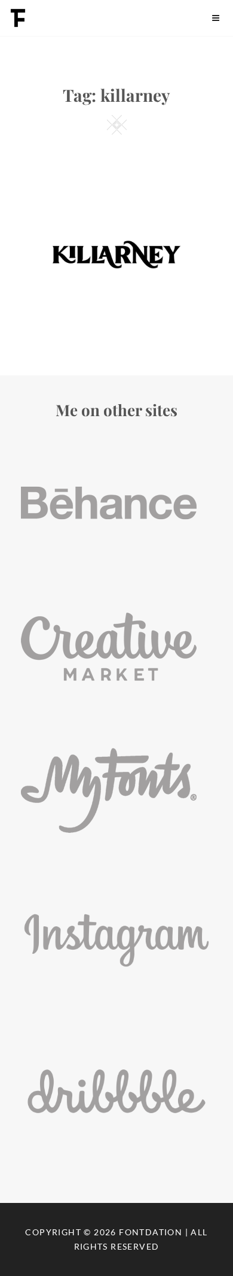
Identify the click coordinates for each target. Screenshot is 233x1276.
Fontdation (150, 1232)
